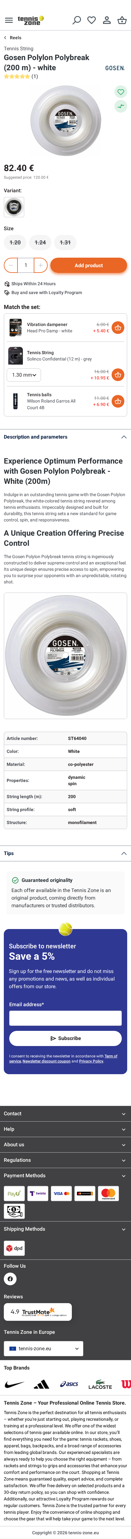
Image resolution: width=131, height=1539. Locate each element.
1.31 (68, 244)
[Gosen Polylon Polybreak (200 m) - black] (14, 207)
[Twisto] (37, 1193)
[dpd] (14, 1248)
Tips (9, 853)
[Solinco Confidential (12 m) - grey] (15, 355)
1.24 (43, 244)
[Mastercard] (108, 1193)
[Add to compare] (120, 106)
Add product (89, 265)
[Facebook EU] (10, 1278)
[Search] (76, 20)
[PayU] (14, 1193)
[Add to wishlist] (120, 91)
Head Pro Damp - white (49, 330)
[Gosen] (114, 68)
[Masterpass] (84, 1193)
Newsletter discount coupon (47, 1061)
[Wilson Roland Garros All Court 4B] (15, 400)
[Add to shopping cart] (118, 327)
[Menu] (9, 20)
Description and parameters (35, 437)
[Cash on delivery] (14, 1211)
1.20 (18, 244)
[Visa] (61, 1193)
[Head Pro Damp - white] (15, 327)
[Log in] (107, 20)
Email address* (26, 1004)
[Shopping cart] (122, 20)
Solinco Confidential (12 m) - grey (59, 358)
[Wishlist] (91, 20)
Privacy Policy (91, 1061)
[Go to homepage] (31, 20)
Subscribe (69, 1038)
